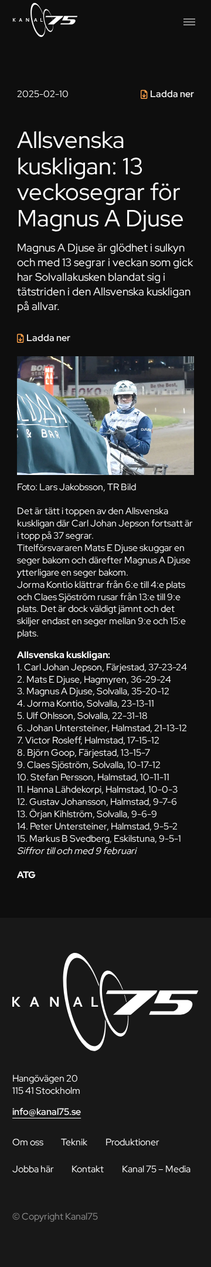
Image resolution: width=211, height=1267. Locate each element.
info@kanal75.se (46, 1112)
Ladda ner (172, 94)
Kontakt (88, 1169)
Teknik (74, 1142)
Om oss (27, 1142)
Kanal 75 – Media (156, 1169)
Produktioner (132, 1142)
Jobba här (33, 1169)
